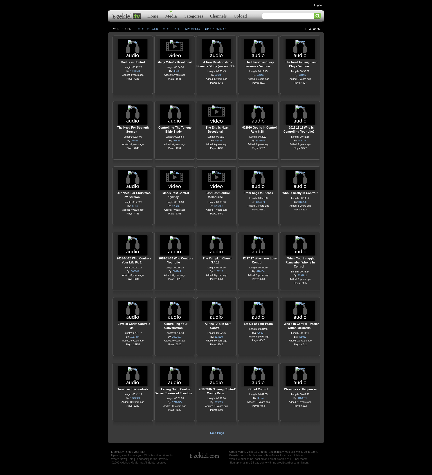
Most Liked (171, 29)
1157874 (135, 336)
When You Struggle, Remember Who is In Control (300, 262)
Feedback (141, 459)
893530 (219, 336)
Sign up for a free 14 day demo (248, 462)
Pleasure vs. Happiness (300, 389)
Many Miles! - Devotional (175, 62)
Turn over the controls (132, 389)
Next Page (217, 433)
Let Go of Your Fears (258, 324)
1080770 (135, 71)
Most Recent (123, 29)
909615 (219, 402)
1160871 (260, 202)
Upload (240, 15)
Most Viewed (148, 29)
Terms (153, 459)
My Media (192, 29)
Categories (193, 15)
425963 (302, 336)
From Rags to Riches (258, 193)
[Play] (132, 43)
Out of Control (258, 389)
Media (171, 15)
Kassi (260, 398)
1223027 (177, 206)
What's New (118, 459)
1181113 (218, 271)
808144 (302, 140)
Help (130, 459)
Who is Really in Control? (300, 193)
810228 (302, 202)
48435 (176, 71)
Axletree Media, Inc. (132, 462)
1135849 (260, 140)
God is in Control (133, 62)
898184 (260, 271)
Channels (218, 15)
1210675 (177, 402)
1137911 (302, 275)
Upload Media (216, 29)
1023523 (177, 336)
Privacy (163, 459)
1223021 (218, 206)
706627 (260, 332)
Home (152, 15)
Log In (318, 5)
